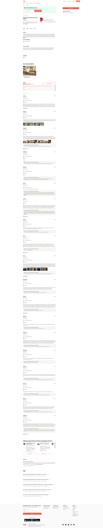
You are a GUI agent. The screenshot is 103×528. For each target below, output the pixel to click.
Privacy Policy (34, 523)
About (24, 28)
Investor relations (75, 511)
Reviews (31, 28)
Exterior (27, 3)
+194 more (26, 23)
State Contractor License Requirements (28, 461)
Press (73, 510)
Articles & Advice (38, 3)
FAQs (64, 509)
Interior (24, 3)
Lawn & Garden (31, 3)
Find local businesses (46, 506)
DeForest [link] (27, 5)
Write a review (49, 83)
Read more (24, 37)
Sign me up (32, 513)
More (34, 3)
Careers (74, 509)
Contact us (74, 513)
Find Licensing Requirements (38, 464)
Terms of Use (29, 523)
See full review (25, 108)
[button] (29, 72)
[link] (29, 447)
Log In (74, 1)
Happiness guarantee (76, 514)
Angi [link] (23, 5)
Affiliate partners (75, 515)
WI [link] (25, 5)
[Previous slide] (23, 456)
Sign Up (78, 1)
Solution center (65, 506)
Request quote (30, 453)
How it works (74, 506)
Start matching (38, 10)
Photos (27, 28)
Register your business (56, 506)
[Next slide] (25, 456)
